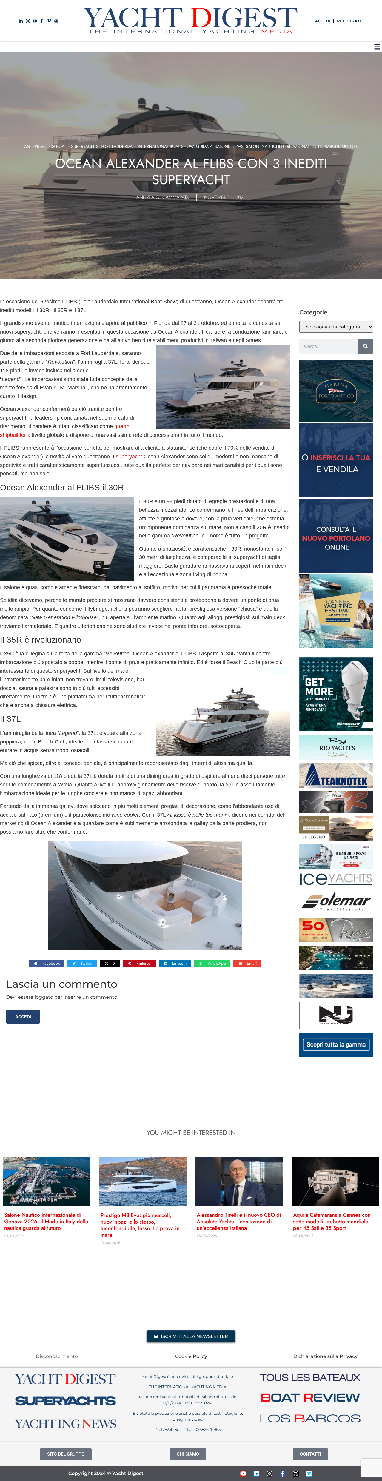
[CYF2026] (336, 646)
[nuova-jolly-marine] (336, 1027)
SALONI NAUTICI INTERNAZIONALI (278, 146)
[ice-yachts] (336, 884)
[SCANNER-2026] (336, 997)
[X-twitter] (296, 1474)
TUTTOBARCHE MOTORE (335, 146)
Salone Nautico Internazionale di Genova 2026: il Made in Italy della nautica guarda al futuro (46, 1221)
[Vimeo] (309, 1474)
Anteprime (35, 146)
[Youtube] (243, 1474)
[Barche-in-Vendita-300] (336, 496)
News (237, 146)
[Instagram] (269, 1474)
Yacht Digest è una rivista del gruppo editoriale (188, 1376)
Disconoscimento (57, 1356)
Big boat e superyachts (73, 146)
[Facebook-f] (283, 1474)
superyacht (129, 457)
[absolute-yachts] (336, 1055)
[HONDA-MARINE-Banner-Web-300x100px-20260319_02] (336, 867)
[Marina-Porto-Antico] (336, 420)
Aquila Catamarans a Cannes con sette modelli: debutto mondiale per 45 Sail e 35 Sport (332, 1221)
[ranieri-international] (336, 940)
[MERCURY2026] (336, 729)
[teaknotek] (336, 786)
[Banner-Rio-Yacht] (336, 758)
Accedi (23, 1016)
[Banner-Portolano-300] (336, 571)
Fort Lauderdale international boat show (147, 146)
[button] (377, 47)
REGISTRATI (349, 21)
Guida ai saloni (212, 146)
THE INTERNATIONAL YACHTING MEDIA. (188, 1386)
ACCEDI (322, 21)
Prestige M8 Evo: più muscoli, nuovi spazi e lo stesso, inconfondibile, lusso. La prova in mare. (140, 1225)
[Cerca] (365, 346)
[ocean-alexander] (336, 839)
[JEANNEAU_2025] (336, 968)
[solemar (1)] (336, 912)
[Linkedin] (256, 1474)
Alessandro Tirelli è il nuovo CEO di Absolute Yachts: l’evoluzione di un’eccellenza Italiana (239, 1221)
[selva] (336, 811)
